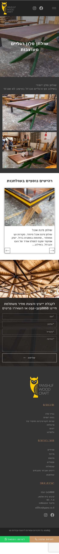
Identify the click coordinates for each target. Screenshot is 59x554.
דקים (51, 428)
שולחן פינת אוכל (42, 230)
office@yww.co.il (44, 507)
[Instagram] (34, 8)
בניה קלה (49, 413)
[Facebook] (41, 8)
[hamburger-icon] (54, 8)
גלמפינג (50, 432)
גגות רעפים (48, 417)
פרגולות (50, 425)
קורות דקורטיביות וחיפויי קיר (40, 421)
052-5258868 (47, 492)
